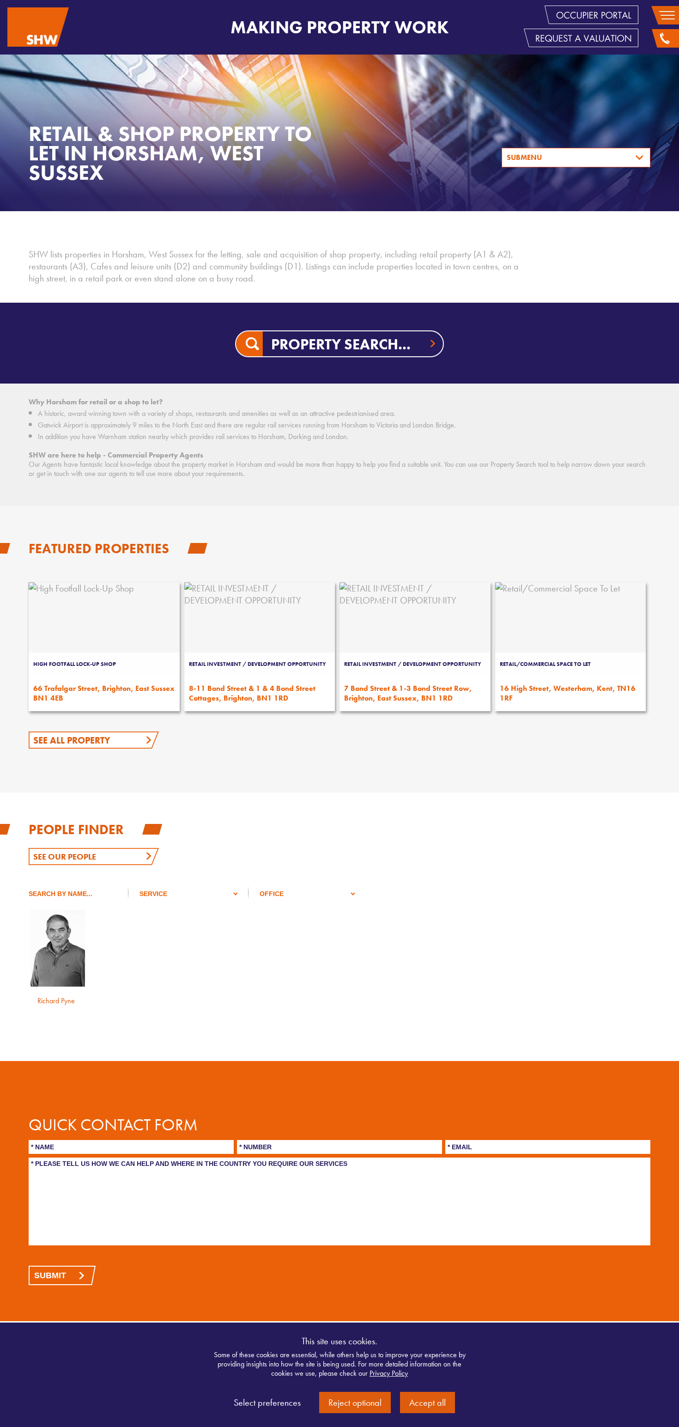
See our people (64, 856)
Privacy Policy (389, 1373)
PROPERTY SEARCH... (341, 344)
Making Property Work (339, 27)
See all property (71, 740)
